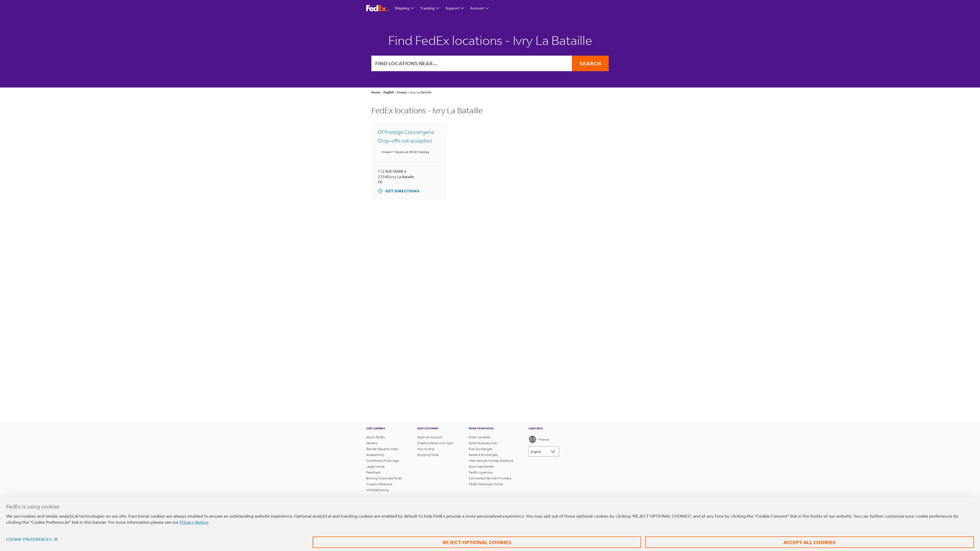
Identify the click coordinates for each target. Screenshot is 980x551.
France (544, 439)
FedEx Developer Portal (486, 484)
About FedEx (375, 437)
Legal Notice (375, 466)
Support (452, 8)
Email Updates (479, 437)
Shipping (402, 8)
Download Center (481, 466)
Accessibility (375, 455)
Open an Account (429, 437)
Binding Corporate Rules (384, 478)
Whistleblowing (377, 490)
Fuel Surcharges (480, 449)
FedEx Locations (481, 472)
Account (477, 8)
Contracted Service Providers (490, 478)
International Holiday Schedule (491, 460)
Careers (372, 443)
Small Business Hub (483, 443)
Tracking (427, 8)
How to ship (425, 449)
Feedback (373, 472)
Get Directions (399, 191)
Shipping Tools (427, 455)
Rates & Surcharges (483, 455)
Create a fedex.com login (435, 443)
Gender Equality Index (382, 449)
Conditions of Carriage (382, 460)
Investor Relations (379, 484)
